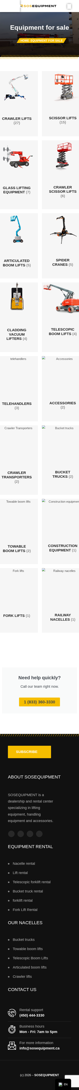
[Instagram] (20, 833)
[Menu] (10, 6)
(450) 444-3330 (31, 1015)
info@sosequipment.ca (39, 1048)
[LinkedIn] (39, 833)
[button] (29, 752)
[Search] (69, 6)
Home (24, 40)
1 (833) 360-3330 (39, 702)
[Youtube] (30, 833)
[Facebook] (11, 833)
